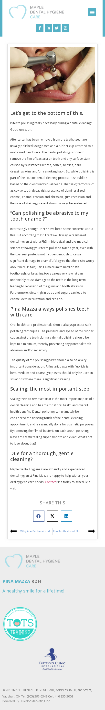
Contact (50, 482)
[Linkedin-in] (48, 28)
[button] (92, 12)
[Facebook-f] (39, 28)
